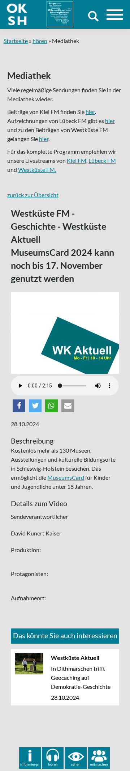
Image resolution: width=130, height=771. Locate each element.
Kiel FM (76, 160)
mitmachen (99, 764)
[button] (19, 405)
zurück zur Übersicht (32, 194)
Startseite (16, 40)
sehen (76, 764)
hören (39, 40)
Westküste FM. (37, 169)
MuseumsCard (65, 477)
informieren (29, 764)
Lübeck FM (102, 160)
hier (90, 111)
